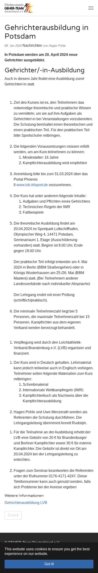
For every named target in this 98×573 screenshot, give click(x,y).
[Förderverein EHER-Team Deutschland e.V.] (19, 8)
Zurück (13, 515)
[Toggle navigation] (90, 8)
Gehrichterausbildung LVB (26, 503)
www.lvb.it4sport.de (32, 185)
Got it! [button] (49, 564)
